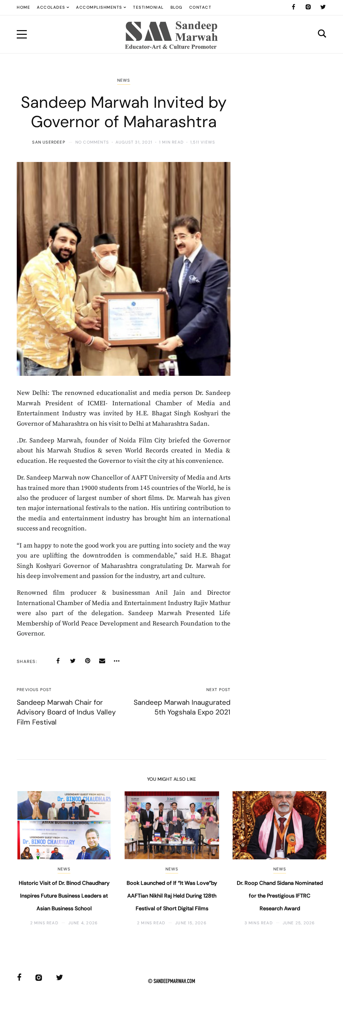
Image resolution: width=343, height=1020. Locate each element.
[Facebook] (293, 7)
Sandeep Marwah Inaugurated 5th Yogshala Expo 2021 (182, 707)
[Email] (102, 661)
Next (310, 858)
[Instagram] (308, 7)
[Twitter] (323, 7)
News (123, 80)
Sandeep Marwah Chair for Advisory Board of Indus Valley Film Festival (66, 712)
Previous (33, 858)
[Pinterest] (87, 661)
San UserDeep (48, 142)
